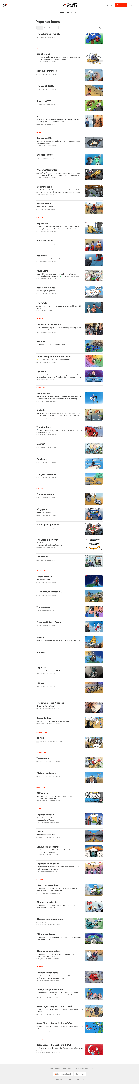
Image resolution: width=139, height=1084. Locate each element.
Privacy (70, 1068)
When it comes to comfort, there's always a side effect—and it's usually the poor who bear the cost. (58, 120)
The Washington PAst (47, 540)
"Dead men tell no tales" (45, 706)
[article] (69, 38)
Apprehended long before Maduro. (49, 671)
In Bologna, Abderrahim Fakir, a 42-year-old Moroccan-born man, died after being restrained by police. (58, 58)
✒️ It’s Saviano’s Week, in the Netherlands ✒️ (53, 360)
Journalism (42, 271)
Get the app (80, 1074)
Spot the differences (46, 71)
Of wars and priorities (47, 902)
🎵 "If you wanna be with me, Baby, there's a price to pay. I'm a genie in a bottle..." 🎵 (59, 431)
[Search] (107, 5)
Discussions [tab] (53, 28)
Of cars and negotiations (48, 951)
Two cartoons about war (45, 835)
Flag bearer (42, 459)
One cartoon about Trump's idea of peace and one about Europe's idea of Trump (57, 819)
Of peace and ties (45, 815)
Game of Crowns (44, 240)
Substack (58, 1079)
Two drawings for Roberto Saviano (53, 356)
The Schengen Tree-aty (48, 34)
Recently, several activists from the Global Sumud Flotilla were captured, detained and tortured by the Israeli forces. (58, 228)
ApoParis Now (43, 203)
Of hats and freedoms (47, 972)
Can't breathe (43, 54)
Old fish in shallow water (48, 324)
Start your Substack (63, 1074)
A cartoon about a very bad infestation (50, 344)
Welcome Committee (46, 170)
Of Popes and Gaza (45, 934)
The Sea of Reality (45, 86)
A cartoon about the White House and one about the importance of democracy (55, 851)
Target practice (44, 576)
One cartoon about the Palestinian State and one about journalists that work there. (56, 797)
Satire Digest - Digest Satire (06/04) (54, 1023)
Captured (41, 668)
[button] (61, 12)
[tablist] (47, 28)
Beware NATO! (43, 101)
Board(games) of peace (48, 524)
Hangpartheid (43, 393)
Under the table (44, 187)
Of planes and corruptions (49, 919)
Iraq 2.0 (40, 683)
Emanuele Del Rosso (49, 37)
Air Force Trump (42, 922)
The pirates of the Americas (50, 703)
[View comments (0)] (52, 40)
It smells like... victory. (44, 207)
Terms (77, 1068)
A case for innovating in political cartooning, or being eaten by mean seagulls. (58, 328)
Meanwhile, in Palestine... (49, 592)
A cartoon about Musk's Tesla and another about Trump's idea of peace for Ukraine (57, 955)
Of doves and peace (46, 773)
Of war (39, 831)
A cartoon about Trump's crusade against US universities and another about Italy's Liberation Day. (59, 977)
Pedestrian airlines (45, 287)
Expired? (40, 444)
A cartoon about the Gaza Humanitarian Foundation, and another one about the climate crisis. (57, 889)
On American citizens (44, 580)
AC (37, 116)
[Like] (37, 40)
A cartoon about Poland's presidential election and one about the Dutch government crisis (59, 868)
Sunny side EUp (44, 138)
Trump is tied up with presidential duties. (51, 259)
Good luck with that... (44, 512)
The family (41, 303)
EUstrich (40, 652)
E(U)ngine (41, 509)
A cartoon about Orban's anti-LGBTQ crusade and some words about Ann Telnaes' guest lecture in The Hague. (57, 993)
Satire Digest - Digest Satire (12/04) (54, 1006)
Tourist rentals (43, 758)
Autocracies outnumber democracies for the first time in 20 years (58, 307)
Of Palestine (42, 793)
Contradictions (44, 718)
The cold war (42, 556)
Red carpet (41, 256)
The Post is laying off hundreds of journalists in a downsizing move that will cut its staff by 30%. (59, 544)
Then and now (43, 607)
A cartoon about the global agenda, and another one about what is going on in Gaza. (58, 906)
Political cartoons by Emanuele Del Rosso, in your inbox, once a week (59, 1010)
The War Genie (43, 427)
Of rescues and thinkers (48, 885)
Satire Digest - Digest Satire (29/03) (54, 1045)
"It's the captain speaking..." (46, 291)
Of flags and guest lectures (49, 989)
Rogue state (42, 223)
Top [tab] (45, 28)
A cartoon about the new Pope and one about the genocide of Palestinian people (59, 938)
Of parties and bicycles (48, 863)
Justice (40, 637)
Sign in (132, 5)
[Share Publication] (112, 5)
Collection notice (86, 1068)
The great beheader (46, 474)
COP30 (40, 738)
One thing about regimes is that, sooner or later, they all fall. (58, 640)
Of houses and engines (48, 847)
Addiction (41, 410)
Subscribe (121, 5)
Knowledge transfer (46, 155)
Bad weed (41, 341)
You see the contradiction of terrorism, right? (53, 721)
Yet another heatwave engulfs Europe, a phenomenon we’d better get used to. (58, 142)
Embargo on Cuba (45, 494)
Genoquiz (41, 372)
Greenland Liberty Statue (48, 622)
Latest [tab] (40, 28)
